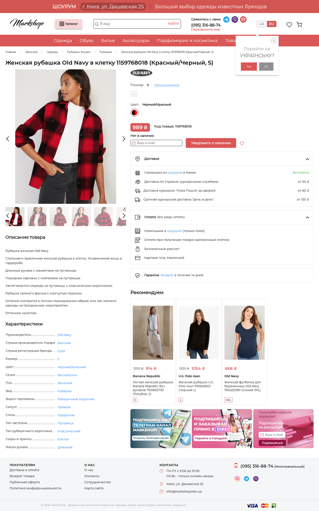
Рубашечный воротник (76, 399)
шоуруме (174, 231)
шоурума (175, 173)
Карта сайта (94, 488)
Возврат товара (22, 476)
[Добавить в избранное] (242, 143)
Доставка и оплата (24, 470)
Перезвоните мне (205, 29)
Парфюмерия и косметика (187, 40)
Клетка (63, 439)
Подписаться (272, 443)
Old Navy (64, 335)
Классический (69, 431)
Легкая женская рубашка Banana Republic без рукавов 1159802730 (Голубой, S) (153, 388)
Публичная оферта (25, 482)
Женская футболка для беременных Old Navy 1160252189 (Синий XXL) (242, 386)
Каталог (61, 23)
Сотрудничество (97, 482)
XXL (228, 400)
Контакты (91, 476)
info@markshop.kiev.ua (184, 491)
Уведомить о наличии (211, 143)
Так (249, 67)
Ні (266, 67)
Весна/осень (67, 375)
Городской (66, 415)
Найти (173, 23)
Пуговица (65, 423)
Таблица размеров (166, 85)
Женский (65, 383)
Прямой (64, 407)
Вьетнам (64, 343)
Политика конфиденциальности (35, 488)
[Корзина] (299, 25)
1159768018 (183, 126)
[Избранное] (289, 25)
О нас (88, 470)
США (61, 351)
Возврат (167, 275)
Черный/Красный (134, 112)
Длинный (65, 447)
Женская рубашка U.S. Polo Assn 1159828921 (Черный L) (196, 386)
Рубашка (64, 391)
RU (271, 24)
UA (261, 24)
